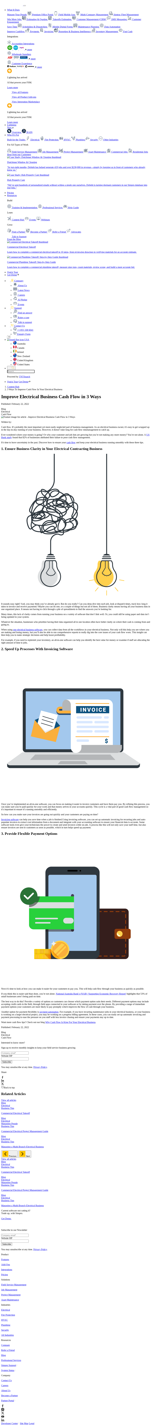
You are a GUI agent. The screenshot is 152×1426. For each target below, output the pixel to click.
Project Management (10, 1295)
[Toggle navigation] (24, 5)
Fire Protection (8, 1315)
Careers (4, 1385)
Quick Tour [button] (12, 272)
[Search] (11, 368)
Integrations (6, 1269)
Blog (3, 1355)
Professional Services (11, 1360)
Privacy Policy (40, 1067)
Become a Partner (9, 1395)
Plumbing (5, 1325)
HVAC (4, 1320)
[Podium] (12, 67)
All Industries (7, 1335)
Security (5, 1330)
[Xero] (16, 49)
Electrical (5, 1310)
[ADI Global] (10, 59)
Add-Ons (5, 1264)
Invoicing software (10, 819)
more (29, 49)
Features (5, 1259)
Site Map (24, 1423)
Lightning (11, 126)
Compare (5, 1345)
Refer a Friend (8, 1350)
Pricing (10, 192)
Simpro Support (8, 1365)
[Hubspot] (21, 67)
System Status (7, 1370)
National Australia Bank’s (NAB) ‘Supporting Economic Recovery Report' (91, 994)
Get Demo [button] (12, 275)
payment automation (48, 1012)
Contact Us (6, 1380)
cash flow (71, 442)
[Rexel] (24, 59)
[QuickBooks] (10, 49)
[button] (15, 281)
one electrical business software (27, 629)
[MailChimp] (30, 67)
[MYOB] (22, 49)
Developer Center (9, 1423)
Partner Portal (7, 1400)
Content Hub (13, 386)
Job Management (9, 1289)
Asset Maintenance (10, 1300)
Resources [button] (12, 195)
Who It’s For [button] (13, 135)
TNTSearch (24, 376)
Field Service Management (13, 1284)
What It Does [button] (13, 10)
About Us (5, 1390)
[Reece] (16, 59)
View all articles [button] (8, 1100)
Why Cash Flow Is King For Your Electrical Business (70, 1022)
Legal (31, 1423)
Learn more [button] (12, 87)
